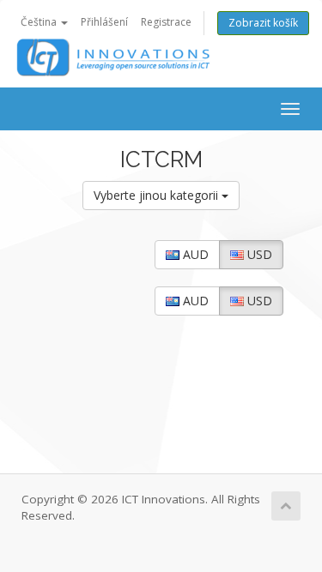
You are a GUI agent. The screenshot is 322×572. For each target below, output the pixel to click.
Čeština (40, 22)
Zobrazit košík (263, 22)
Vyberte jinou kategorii (158, 195)
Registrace (166, 22)
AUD (194, 254)
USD (258, 254)
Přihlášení (104, 22)
